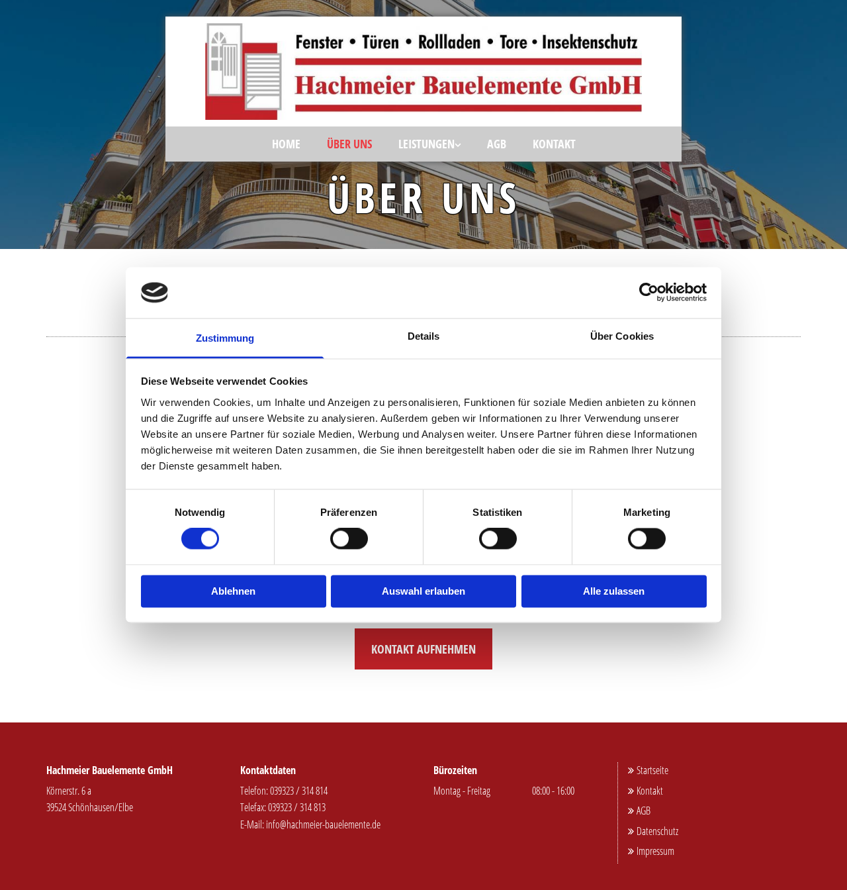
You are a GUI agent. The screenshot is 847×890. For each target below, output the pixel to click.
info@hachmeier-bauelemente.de (323, 824)
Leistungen (426, 144)
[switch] (349, 539)
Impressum (651, 851)
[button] (423, 648)
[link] (429, 143)
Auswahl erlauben (423, 591)
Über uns (349, 144)
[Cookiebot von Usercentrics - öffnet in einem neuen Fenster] (649, 293)
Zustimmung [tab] (225, 338)
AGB (496, 144)
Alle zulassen (614, 591)
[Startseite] (423, 71)
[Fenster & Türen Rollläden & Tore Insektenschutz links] (457, 143)
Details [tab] (424, 336)
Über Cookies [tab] (622, 336)
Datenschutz (653, 831)
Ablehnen (233, 591)
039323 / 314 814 (299, 790)
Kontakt (554, 144)
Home (286, 144)
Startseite (648, 770)
